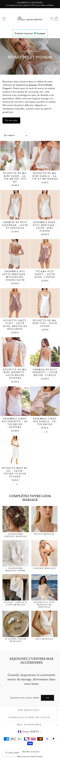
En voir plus (11, 120)
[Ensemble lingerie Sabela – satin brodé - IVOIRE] (43, 432)
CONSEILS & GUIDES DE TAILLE (29, 717)
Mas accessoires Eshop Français (30, 756)
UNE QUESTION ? (29, 710)
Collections (34, 51)
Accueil (23, 51)
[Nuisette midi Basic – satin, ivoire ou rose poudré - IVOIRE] (13, 484)
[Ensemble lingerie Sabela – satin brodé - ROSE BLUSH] (47, 432)
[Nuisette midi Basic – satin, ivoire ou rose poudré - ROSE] (17, 484)
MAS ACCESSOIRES (29, 724)
